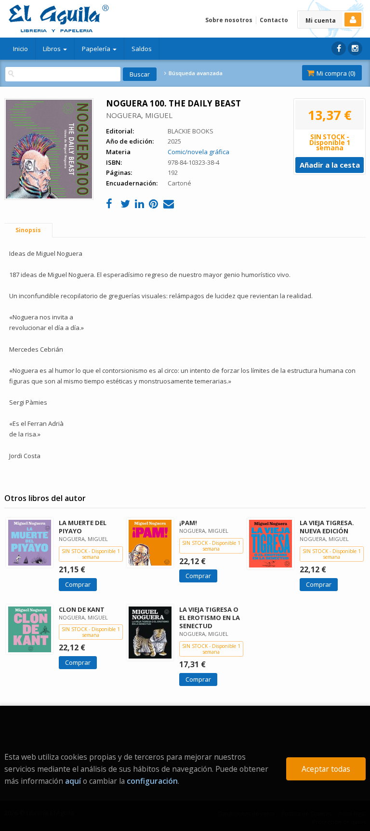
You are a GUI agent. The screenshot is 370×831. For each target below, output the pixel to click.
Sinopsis (28, 230)
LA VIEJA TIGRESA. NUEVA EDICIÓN (327, 526)
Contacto (274, 20)
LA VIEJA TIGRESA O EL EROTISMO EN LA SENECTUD (209, 617)
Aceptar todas (326, 769)
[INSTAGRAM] (355, 48)
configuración (152, 781)
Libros (52, 48)
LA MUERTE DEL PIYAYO (82, 526)
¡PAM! (188, 522)
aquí (73, 781)
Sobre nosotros (228, 20)
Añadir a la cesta (330, 165)
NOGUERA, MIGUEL (139, 115)
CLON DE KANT (82, 609)
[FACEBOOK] (338, 48)
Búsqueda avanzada (194, 73)
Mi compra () (335, 73)
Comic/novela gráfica (198, 151)
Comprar (78, 584)
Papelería (97, 48)
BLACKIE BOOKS (190, 131)
